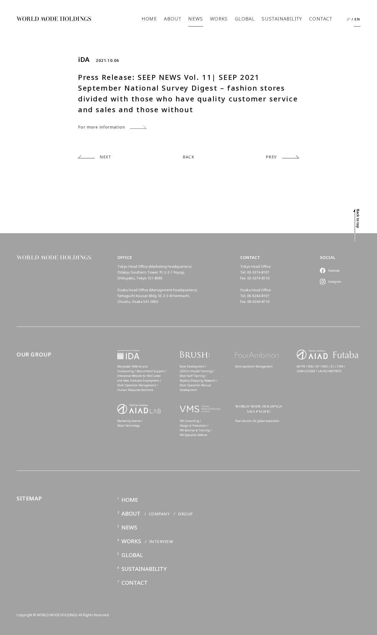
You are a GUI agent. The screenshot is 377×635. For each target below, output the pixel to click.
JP (349, 19)
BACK (189, 156)
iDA (84, 59)
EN (357, 19)
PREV (271, 156)
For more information (101, 127)
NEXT (105, 156)
